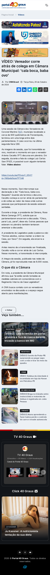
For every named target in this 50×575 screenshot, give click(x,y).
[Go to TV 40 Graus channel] (25, 448)
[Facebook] (19, 552)
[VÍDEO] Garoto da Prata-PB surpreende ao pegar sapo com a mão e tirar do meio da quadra (33, 359)
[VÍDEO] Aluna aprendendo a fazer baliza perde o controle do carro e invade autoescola (33, 417)
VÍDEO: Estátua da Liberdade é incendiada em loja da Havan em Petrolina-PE (34, 378)
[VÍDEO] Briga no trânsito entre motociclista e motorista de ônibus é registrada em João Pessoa (34, 398)
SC (20, 132)
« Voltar (8, 310)
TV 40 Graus (25, 455)
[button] (23, 25)
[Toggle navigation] (46, 5)
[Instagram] (25, 552)
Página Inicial (8, 15)
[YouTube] (30, 552)
